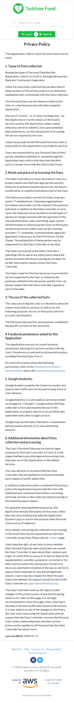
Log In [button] (28, 34)
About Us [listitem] (17, 649)
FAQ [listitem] (26, 649)
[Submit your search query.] (15, 23)
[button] (33, 660)
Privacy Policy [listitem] (53, 649)
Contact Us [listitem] (38, 649)
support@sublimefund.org (42, 583)
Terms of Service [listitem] (38, 653)
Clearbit (55, 683)
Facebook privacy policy (50, 370)
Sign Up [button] (47, 34)
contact (53, 537)
